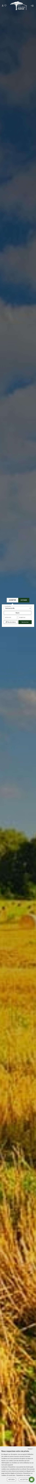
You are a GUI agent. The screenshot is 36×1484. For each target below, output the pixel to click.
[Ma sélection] (5, 5)
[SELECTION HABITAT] (18, 6)
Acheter (12, 600)
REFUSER (11, 1479)
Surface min (8, 617)
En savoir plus (11, 1475)
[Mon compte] (2, 5)
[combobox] (17, 608)
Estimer (24, 600)
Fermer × (30, 1449)
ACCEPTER (24, 1479)
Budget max (22, 617)
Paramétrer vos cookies (23, 1475)
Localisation (8, 606)
